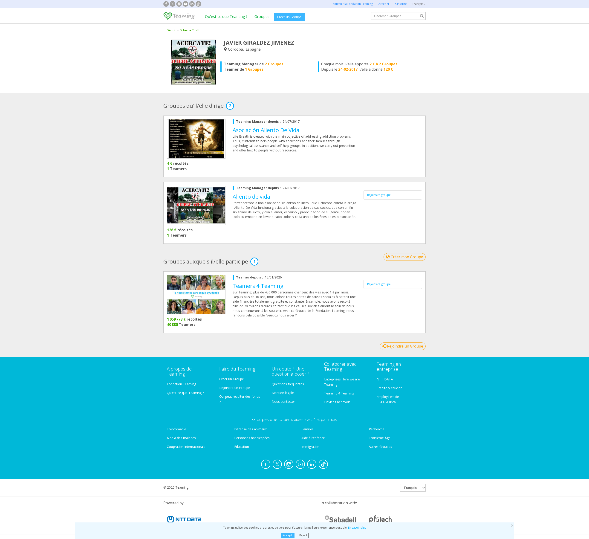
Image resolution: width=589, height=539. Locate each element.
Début (171, 30)
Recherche (376, 429)
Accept (287, 535)
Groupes (261, 16)
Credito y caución (389, 388)
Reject (303, 535)
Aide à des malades (181, 438)
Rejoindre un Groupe (404, 346)
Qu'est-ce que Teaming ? (226, 16)
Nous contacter (283, 401)
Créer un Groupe (289, 17)
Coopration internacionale (186, 446)
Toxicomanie (176, 429)
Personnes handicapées (252, 438)
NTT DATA (385, 379)
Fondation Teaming (181, 384)
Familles (307, 429)
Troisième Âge (379, 438)
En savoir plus (357, 528)
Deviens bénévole (337, 402)
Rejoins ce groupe (379, 195)
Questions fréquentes (288, 384)
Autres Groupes (380, 446)
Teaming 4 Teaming (339, 393)
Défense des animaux (250, 429)
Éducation (241, 446)
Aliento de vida (251, 196)
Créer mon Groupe (406, 256)
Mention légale (283, 393)
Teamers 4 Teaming (258, 286)
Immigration (310, 446)
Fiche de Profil (189, 30)
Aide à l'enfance (313, 438)
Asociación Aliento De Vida (266, 130)
